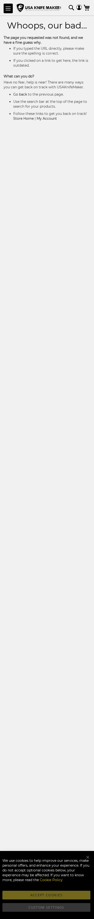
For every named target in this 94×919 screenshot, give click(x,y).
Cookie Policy (51, 880)
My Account (47, 118)
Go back (20, 94)
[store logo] (39, 8)
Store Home (23, 118)
